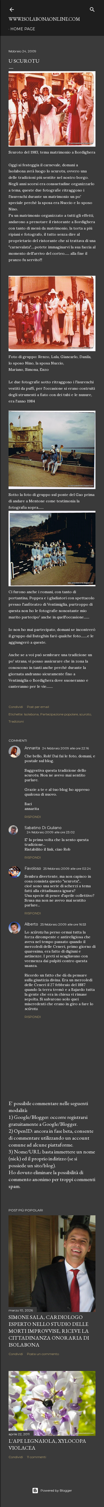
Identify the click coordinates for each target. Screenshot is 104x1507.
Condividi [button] (16, 707)
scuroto (85, 714)
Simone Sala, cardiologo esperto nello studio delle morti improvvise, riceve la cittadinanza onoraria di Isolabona (49, 1331)
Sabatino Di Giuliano (43, 827)
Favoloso (33, 868)
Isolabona (31, 714)
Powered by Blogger (56, 1490)
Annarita (32, 748)
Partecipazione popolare (59, 714)
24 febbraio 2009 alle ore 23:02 (51, 832)
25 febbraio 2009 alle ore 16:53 (63, 924)
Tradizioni (16, 721)
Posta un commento (43, 1354)
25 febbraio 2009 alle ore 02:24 (67, 869)
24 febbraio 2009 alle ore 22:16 (65, 748)
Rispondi (33, 817)
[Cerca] (92, 8)
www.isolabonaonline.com (44, 19)
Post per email (38, 707)
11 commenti (36, 1457)
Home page (22, 29)
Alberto (31, 924)
